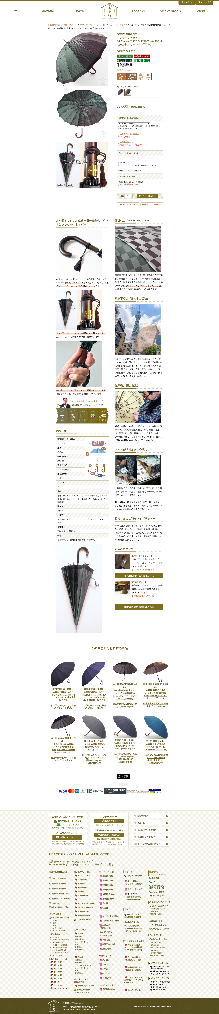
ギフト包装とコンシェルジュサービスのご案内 (89, 864)
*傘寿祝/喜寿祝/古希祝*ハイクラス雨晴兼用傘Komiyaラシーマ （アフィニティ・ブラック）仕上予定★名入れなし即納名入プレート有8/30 (124, 695)
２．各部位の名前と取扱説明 (59, 940)
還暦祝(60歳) (107, 890)
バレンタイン (107, 964)
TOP (16, 11)
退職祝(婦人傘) (108, 894)
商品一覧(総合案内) (58, 872)
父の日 (105, 908)
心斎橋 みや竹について (170, 11)
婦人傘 (80, 933)
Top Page (55, 864)
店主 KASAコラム (159, 963)
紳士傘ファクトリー (86, 986)
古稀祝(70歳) (107, 885)
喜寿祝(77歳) (107, 880)
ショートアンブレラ (82, 942)
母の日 (105, 903)
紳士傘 (80, 957)
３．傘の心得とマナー (57, 942)
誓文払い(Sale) (158, 896)
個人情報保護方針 (156, 953)
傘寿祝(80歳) (107, 876)
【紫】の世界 (57, 962)
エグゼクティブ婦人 (110, 916)
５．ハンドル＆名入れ (57, 931)
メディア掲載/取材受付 (158, 925)
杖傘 (76, 944)
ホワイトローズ (84, 876)
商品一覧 (80, 11)
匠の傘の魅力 (48, 11)
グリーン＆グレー (59, 985)
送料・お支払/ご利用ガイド (149, 844)
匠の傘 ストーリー (57, 878)
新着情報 (155, 878)
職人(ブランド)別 (82, 872)
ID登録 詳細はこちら (127, 142)
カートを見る (205, 2)
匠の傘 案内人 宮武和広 (159, 929)
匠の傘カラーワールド (60, 959)
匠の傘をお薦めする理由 (59, 907)
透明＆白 (56, 982)
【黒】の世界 (57, 975)
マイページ (187, 2)
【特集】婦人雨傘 (58, 884)
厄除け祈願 (107, 949)
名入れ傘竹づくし (131, 922)
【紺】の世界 (57, 968)
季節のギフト (105, 955)
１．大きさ (53, 920)
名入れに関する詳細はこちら (139, 575)
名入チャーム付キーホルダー (135, 931)
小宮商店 (81, 884)
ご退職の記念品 (108, 989)
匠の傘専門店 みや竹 (57, 25)
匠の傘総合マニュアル (60, 934)
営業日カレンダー (156, 950)
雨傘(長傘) (78, 936)
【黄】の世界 (57, 965)
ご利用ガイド (203, 11)
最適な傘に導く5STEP (60, 917)
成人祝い (106, 960)
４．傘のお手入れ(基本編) (58, 945)
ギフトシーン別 (106, 872)
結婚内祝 (106, 925)
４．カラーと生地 (56, 928)
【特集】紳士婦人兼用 (60, 894)
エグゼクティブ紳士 (110, 921)
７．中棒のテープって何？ (59, 953)
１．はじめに (54, 937)
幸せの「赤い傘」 (135, 990)
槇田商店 (81, 891)
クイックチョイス (135, 889)
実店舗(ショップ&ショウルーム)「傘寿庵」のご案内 (83, 854)
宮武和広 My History (157, 914)
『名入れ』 (129, 909)
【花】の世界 (57, 978)
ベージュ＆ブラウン (60, 988)
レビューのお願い (159, 892)
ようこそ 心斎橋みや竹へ (159, 906)
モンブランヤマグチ (118, 25)
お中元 (105, 969)
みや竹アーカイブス (160, 978)
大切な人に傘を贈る (134, 876)
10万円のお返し (106, 936)
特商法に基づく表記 (157, 955)
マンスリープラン (107, 985)
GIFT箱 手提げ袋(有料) (133, 897)
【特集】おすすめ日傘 (60, 899)
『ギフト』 (129, 872)
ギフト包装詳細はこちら (129, 184)
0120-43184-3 (69, 821)
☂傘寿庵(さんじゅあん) (109, 835)
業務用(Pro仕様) (83, 990)
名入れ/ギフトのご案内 (146, 830)
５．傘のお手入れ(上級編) (58, 947)
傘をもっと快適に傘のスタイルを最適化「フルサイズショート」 (134, 947)
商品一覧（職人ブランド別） (93, 25)
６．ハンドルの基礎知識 (58, 950)
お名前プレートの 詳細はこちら (131, 134)
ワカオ (80, 899)
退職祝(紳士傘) (108, 899)
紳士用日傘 (79, 973)
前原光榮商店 (83, 880)
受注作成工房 (83, 911)
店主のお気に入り (156, 911)
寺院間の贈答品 (108, 944)
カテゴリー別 (80, 929)
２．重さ (53, 923)
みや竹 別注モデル (85, 907)
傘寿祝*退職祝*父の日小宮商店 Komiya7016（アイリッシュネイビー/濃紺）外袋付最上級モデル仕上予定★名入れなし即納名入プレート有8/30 (94, 698)
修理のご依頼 (110, 821)
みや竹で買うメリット (157, 909)
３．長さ (53, 925)
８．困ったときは (56, 955)
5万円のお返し (106, 932)
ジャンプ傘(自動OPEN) (83, 965)
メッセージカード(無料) (133, 899)
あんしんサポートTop (158, 939)
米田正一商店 (83, 888)
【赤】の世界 (57, 972)
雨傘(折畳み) (79, 939)
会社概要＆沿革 (155, 921)
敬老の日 (106, 973)
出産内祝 (106, 940)
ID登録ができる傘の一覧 (144, 596)
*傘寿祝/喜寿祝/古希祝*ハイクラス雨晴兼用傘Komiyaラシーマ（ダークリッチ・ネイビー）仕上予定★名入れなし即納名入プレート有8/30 (63, 749)
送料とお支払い (155, 942)
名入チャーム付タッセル (133, 928)
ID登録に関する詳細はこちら (139, 607)
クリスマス (107, 978)
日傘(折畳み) (79, 949)
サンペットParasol (84, 919)
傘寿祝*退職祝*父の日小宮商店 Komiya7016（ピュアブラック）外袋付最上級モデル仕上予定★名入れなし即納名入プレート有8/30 (63, 698)
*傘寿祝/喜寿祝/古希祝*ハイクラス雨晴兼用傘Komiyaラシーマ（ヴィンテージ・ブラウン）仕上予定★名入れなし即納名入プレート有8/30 (155, 695)
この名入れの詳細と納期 (144, 570)
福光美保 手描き (84, 915)
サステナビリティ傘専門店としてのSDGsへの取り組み (134, 979)
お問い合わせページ (69, 837)
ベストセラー (157, 882)
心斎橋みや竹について (146, 837)
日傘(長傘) (78, 947)
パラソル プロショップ (82, 992)
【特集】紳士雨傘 (58, 889)
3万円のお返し (106, 928)
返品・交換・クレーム (157, 948)
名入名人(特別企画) (132, 926)
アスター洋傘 (83, 895)
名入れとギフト (139, 11)
